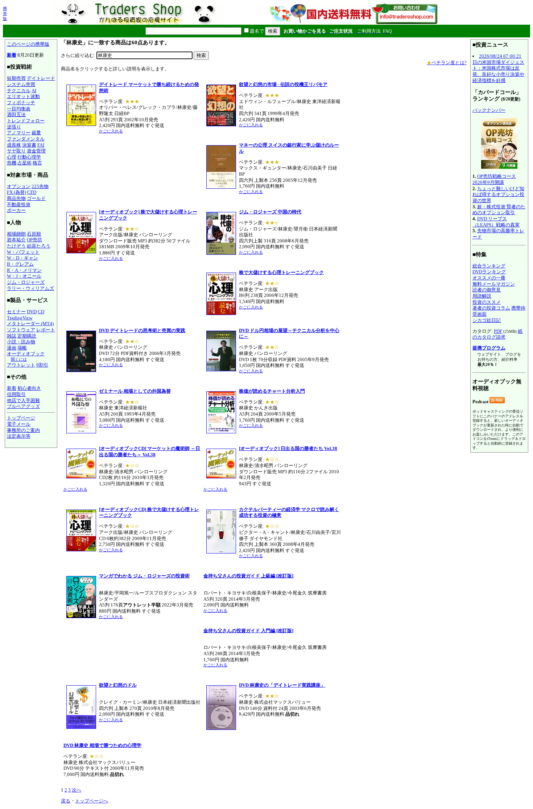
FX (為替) (16, 192)
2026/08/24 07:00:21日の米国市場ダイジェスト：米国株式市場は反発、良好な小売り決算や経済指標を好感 (498, 68)
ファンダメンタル (26, 139)
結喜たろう (38, 246)
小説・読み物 (21, 341)
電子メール (18, 424)
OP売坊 (34, 239)
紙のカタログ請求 (497, 334)
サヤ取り (16, 151)
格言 (37, 163)
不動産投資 (18, 204)
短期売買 (16, 78)
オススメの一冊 (488, 278)
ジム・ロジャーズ (26, 282)
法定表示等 (18, 436)
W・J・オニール (24, 276)
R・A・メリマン (24, 270)
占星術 (24, 163)
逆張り (14, 127)
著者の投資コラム (491, 308)
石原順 (34, 234)
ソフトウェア (21, 329)
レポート (45, 329)
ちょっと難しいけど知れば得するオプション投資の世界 (498, 194)
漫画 (11, 348)
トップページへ (91, 801)
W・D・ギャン (22, 258)
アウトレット (21, 365)
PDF (498, 331)
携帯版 (5, 13)
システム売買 (21, 84)
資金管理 (36, 151)
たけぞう (16, 246)
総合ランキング (488, 266)
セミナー (16, 311)
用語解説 (481, 296)
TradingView (19, 317)
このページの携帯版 (28, 44)
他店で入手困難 (23, 400)
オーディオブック (26, 353)
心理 (11, 157)
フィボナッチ (21, 102)
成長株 (14, 145)
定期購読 (26, 336)
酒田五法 (16, 114)
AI (34, 90)
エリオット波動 (23, 96)
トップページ (21, 418)
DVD (32, 311)
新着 (11, 55)
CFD (31, 192)
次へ (76, 790)
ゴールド (36, 198)
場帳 (22, 348)
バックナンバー (488, 110)
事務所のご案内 (23, 430)
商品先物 (16, 198)
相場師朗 (16, 234)
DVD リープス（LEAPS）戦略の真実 (496, 222)
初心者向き (29, 388)
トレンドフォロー (26, 120)
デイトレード (41, 78)
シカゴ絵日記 (486, 320)
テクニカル (18, 90)
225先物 (40, 186)
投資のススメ (486, 302)
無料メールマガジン (493, 284)
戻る (65, 801)
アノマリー (18, 132)
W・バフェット (23, 252)
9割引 (42, 365)
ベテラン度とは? (447, 62)
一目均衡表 (18, 108)
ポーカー (16, 210)
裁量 (36, 132)
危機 (11, 163)
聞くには (19, 359)
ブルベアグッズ (23, 406)
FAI (40, 145)
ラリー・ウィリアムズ (30, 288)
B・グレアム (20, 264)
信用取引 (16, 394)
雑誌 (11, 336)
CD (41, 311)
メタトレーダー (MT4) (30, 323)
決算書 (29, 145)
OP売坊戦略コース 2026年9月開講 (494, 179)
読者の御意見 (486, 290)
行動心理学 (29, 157)
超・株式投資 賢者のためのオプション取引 (498, 210)
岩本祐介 (16, 239)
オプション (18, 186)
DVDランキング (489, 271)
